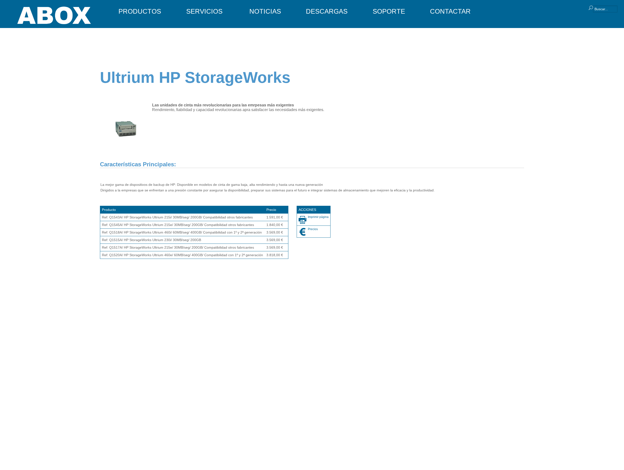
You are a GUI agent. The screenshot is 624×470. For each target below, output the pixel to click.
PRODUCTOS (139, 11)
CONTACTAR (450, 11)
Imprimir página (318, 217)
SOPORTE (389, 11)
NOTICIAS (265, 11)
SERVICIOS (204, 11)
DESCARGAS (327, 11)
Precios (313, 229)
